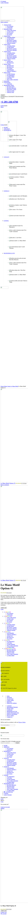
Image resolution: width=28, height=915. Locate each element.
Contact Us (9, 717)
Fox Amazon (10, 26)
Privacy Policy (10, 715)
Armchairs (9, 83)
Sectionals (9, 697)
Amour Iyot (10, 61)
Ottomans (9, 701)
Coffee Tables (10, 700)
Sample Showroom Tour (13, 712)
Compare (6, 793)
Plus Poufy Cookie (11, 89)
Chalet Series (7, 36)
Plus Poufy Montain (12, 41)
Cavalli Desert (10, 39)
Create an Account (5, 807)
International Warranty (12, 707)
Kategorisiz (6, 81)
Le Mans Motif (10, 76)
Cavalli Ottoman (11, 74)
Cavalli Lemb (10, 31)
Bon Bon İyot (10, 62)
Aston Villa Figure (11, 30)
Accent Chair (10, 699)
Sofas (8, 696)
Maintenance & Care (12, 711)
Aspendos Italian (11, 37)
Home (2, 386)
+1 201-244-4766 (9, 101)
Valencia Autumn (11, 43)
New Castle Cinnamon (12, 79)
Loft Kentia (10, 27)
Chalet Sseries (7, 51)
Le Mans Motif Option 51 (8, 580)
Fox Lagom (10, 33)
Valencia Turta (10, 92)
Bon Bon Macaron (11, 88)
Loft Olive (9, 78)
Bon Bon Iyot (10, 65)
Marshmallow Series (9, 85)
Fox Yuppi (9, 34)
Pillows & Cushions (12, 703)
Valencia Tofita (10, 91)
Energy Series (7, 60)
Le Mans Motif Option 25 (8, 483)
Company (9, 705)
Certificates (9, 710)
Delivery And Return (12, 714)
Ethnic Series (7, 72)
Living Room (7, 82)
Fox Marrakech (10, 75)
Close (2, 609)
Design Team (10, 708)
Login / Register (8, 794)
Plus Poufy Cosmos (11, 40)
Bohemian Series (8, 29)
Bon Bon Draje (10, 86)
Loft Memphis (10, 69)
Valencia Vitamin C (11, 71)
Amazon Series (7, 24)
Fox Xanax (9, 68)
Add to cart (3, 607)
